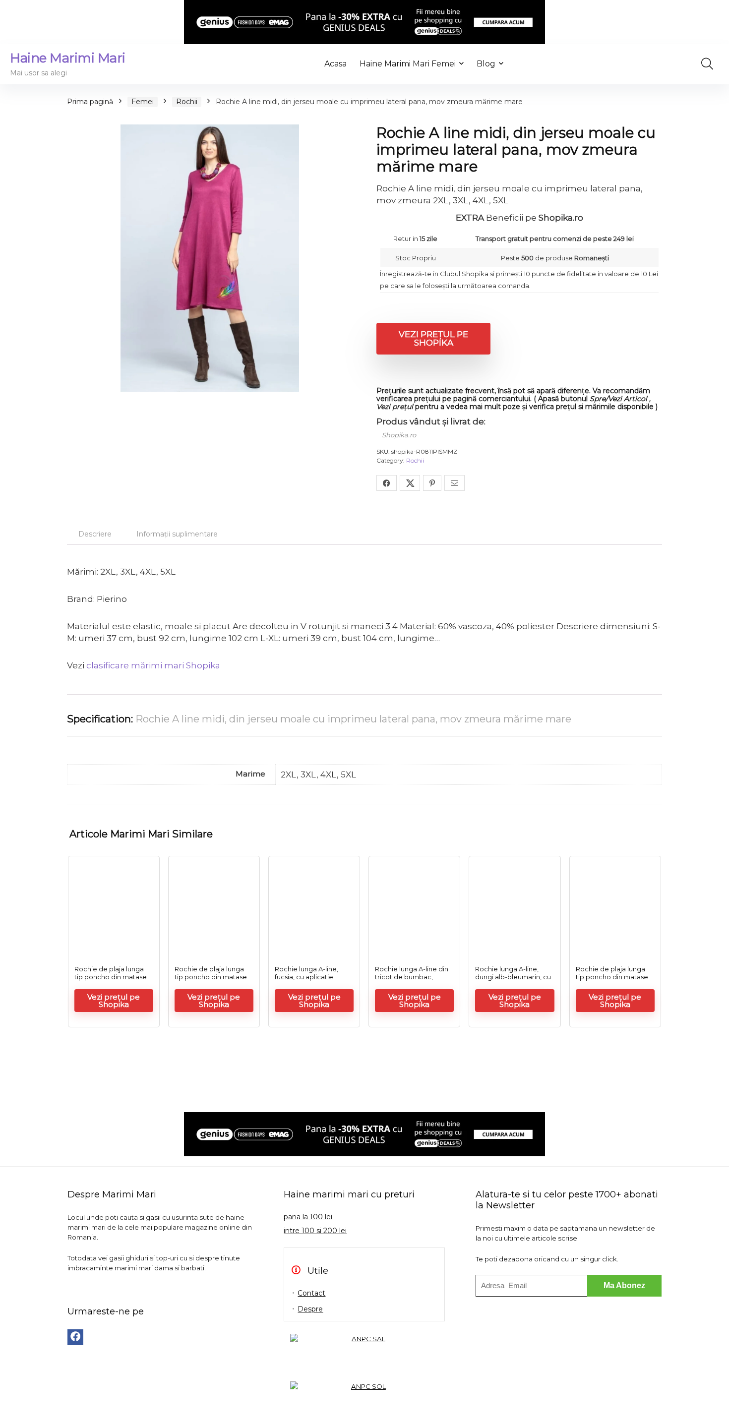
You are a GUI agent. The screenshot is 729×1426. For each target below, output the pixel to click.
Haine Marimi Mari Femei (408, 63)
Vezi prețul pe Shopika (433, 338)
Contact (311, 1293)
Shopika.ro (399, 435)
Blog (486, 63)
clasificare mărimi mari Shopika (153, 665)
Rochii (186, 101)
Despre (310, 1309)
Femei (142, 101)
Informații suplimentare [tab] (177, 534)
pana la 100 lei (308, 1216)
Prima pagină (90, 101)
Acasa (335, 63)
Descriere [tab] (95, 534)
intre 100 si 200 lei (315, 1230)
